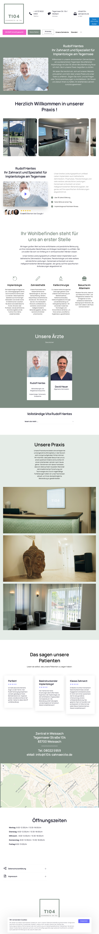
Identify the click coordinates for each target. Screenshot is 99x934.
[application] (49, 785)
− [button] (3, 769)
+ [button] (3, 766)
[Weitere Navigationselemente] (81, 32)
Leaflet (76, 807)
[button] (49, 785)
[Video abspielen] (25, 194)
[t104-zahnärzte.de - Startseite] (14, 13)
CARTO (96, 807)
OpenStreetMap (83, 807)
